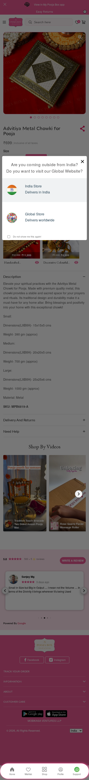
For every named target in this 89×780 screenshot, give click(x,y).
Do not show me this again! (26, 236)
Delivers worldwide (39, 220)
